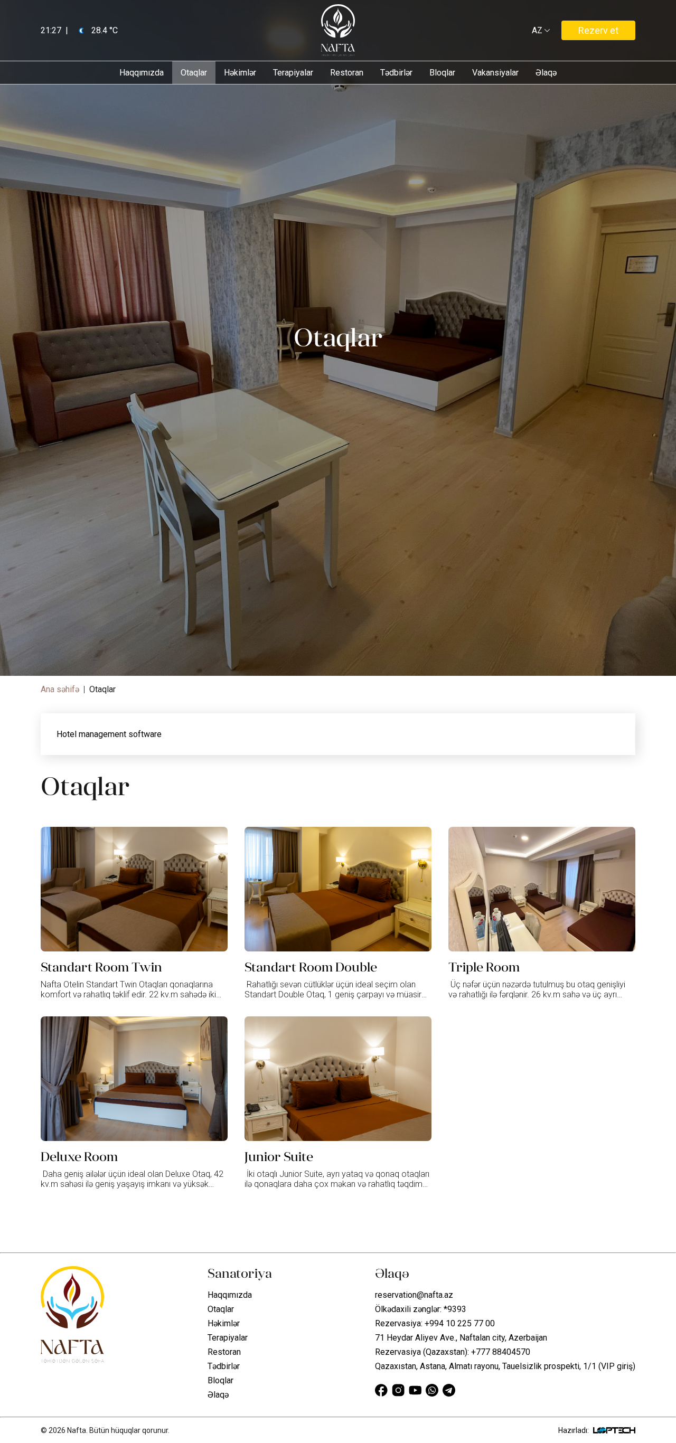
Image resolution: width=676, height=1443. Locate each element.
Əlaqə (546, 73)
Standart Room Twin (101, 967)
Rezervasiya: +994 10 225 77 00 (435, 1323)
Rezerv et (598, 30)
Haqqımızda (141, 73)
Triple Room (484, 967)
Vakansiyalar (495, 73)
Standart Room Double (311, 967)
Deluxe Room (79, 1156)
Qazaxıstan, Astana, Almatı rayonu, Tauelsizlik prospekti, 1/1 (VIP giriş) (505, 1366)
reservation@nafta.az (414, 1295)
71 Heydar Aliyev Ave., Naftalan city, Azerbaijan (461, 1338)
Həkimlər (240, 73)
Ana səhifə (60, 689)
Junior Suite (279, 1156)
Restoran (346, 73)
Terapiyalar (293, 73)
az (539, 30)
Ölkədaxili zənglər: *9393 (420, 1309)
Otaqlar (194, 73)
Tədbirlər (396, 73)
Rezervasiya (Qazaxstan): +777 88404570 (452, 1352)
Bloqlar (442, 73)
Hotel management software (109, 734)
